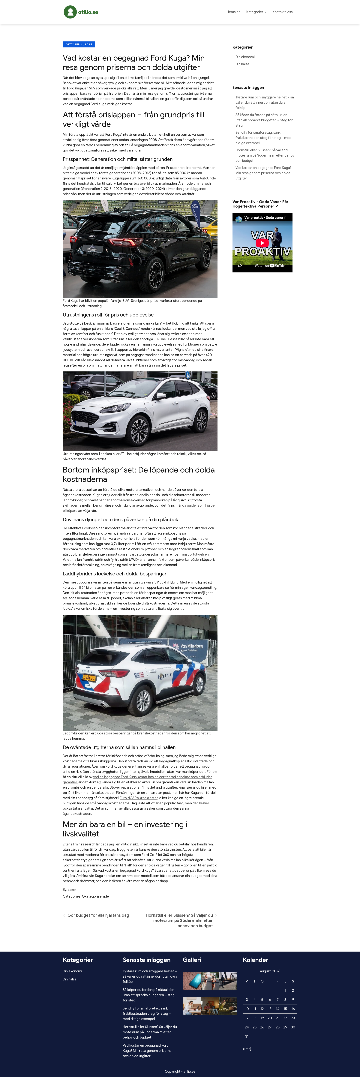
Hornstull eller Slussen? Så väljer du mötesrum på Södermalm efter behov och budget (265, 155)
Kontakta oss (282, 12)
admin (72, 890)
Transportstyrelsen (194, 554)
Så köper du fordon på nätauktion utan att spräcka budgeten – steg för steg (264, 120)
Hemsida (233, 12)
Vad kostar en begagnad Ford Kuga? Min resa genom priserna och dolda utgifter (263, 173)
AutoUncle (208, 178)
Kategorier (254, 12)
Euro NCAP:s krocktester (139, 798)
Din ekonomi (245, 57)
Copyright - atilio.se (180, 1072)
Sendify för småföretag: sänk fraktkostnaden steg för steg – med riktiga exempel (263, 137)
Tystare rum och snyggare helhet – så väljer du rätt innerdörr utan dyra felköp (265, 102)
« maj (247, 1049)
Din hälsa (242, 64)
